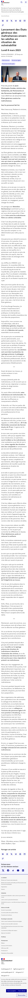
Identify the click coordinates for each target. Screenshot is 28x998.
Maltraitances (5, 60)
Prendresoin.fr (4, 950)
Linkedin (2, 20)
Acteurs (3, 889)
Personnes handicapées (8, 64)
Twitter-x (3, 870)
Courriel (24, 20)
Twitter (11, 20)
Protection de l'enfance (6, 915)
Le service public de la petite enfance (9, 912)
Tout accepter (11, 991)
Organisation (4, 887)
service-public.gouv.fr (7, 972)
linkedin (23, 870)
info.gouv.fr (19, 972)
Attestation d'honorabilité (7, 953)
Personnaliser (22, 995)
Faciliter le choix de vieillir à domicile (9, 924)
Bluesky (15, 20)
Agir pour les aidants (5, 933)
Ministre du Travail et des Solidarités (9, 880)
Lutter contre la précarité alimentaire (9, 899)
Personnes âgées (16, 60)
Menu (25, 2)
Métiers (3, 943)
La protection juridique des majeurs (9, 930)
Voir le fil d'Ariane (5, 16)
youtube (18, 870)
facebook (8, 870)
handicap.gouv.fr (5, 969)
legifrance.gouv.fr (18, 969)
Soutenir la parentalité (6, 910)
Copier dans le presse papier (2, 25)
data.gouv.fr (4, 975)
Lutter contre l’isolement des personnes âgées (11, 921)
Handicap (3, 937)
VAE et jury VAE (4, 948)
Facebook (7, 20)
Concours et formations (6, 945)
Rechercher (21, 2)
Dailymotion (13, 870)
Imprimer (20, 20)
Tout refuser (22, 991)
